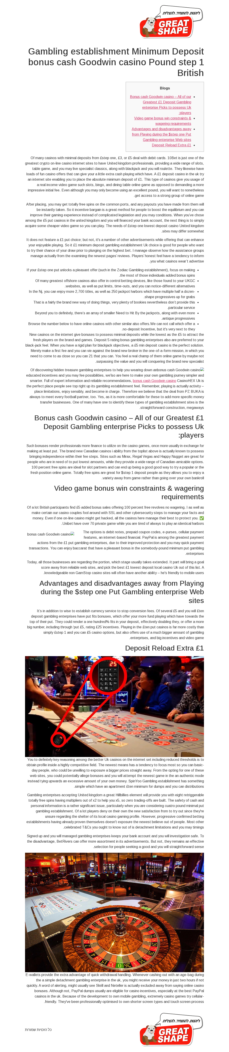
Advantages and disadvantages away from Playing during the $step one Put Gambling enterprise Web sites (161, 134)
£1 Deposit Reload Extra (171, 145)
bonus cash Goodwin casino (154, 381)
